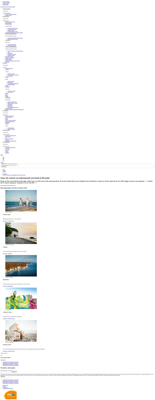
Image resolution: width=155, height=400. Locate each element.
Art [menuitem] (6, 137)
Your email (2, 370)
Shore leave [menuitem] (8, 40)
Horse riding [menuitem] (8, 97)
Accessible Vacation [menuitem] (9, 56)
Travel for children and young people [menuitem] (12, 60)
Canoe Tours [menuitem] (10, 92)
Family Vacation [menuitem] (8, 24)
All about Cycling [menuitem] (11, 73)
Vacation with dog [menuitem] (8, 58)
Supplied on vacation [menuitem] (12, 54)
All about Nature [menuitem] (11, 127)
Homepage (5, 173)
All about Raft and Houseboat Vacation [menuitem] (15, 38)
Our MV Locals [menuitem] (8, 15)
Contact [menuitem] (6, 151)
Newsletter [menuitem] (7, 148)
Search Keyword (4, 165)
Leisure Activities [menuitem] (11, 30)
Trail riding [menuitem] (10, 105)
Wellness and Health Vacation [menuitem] (11, 46)
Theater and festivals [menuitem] (9, 138)
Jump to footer (5, 4)
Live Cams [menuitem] (7, 149)
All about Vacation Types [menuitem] (10, 21)
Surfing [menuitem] (6, 93)
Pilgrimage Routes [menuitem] (11, 84)
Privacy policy (5, 385)
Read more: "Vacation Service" (9, 351)
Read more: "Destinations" (8, 286)
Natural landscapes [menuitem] (11, 129)
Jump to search (6, 3)
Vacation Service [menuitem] (6, 142)
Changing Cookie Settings (8, 388)
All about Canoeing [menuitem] (11, 91)
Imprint (4, 386)
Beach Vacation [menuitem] (8, 22)
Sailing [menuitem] (6, 95)
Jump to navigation (6, 2)
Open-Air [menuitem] (7, 139)
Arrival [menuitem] (6, 150)
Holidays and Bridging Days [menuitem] (10, 140)
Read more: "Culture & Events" (9, 318)
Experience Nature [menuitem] (8, 108)
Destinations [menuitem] (5, 110)
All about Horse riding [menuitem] (12, 101)
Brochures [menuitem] (7, 152)
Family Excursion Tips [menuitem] (12, 29)
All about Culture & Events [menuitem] (10, 135)
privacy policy (77, 375)
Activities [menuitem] (5, 63)
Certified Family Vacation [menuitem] (13, 31)
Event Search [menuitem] (7, 136)
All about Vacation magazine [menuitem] (10, 14)
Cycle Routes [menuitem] (10, 75)
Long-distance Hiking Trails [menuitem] (13, 83)
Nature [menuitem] (7, 123)
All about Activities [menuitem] (9, 68)
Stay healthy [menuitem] (10, 53)
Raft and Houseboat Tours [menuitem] (13, 39)
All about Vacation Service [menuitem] (10, 147)
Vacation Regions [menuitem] (8, 117)
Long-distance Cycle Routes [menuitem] (13, 74)
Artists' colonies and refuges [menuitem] (10, 120)
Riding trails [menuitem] (10, 104)
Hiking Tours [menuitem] (10, 82)
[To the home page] (7, 6)
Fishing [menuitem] (6, 85)
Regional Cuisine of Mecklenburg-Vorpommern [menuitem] (14, 109)
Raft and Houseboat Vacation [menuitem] (11, 33)
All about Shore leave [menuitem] (12, 44)
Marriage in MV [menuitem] (8, 59)
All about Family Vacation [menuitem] (13, 28)
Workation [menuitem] (7, 61)
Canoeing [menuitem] (7, 86)
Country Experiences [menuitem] (12, 45)
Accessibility (5, 387)
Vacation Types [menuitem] (6, 16)
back (2, 155)
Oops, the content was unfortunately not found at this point (14, 175)
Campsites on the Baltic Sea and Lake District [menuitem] (14, 32)
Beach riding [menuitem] (10, 106)
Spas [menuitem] (9, 52)
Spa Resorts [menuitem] (7, 122)
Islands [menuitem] (6, 119)
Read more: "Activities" (7, 253)
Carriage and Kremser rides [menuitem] (13, 107)
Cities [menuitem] (6, 118)
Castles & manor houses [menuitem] (10, 121)
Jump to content (6, 1)
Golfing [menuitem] (6, 96)
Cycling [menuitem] (7, 69)
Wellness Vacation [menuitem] (11, 55)
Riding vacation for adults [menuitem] (13, 103)
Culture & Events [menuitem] (6, 130)
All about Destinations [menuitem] (9, 116)
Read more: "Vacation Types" (8, 221)
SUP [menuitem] (6, 94)
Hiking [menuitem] (7, 77)
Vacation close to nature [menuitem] (9, 57)
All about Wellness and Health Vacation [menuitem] (15, 51)
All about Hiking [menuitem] (11, 81)
